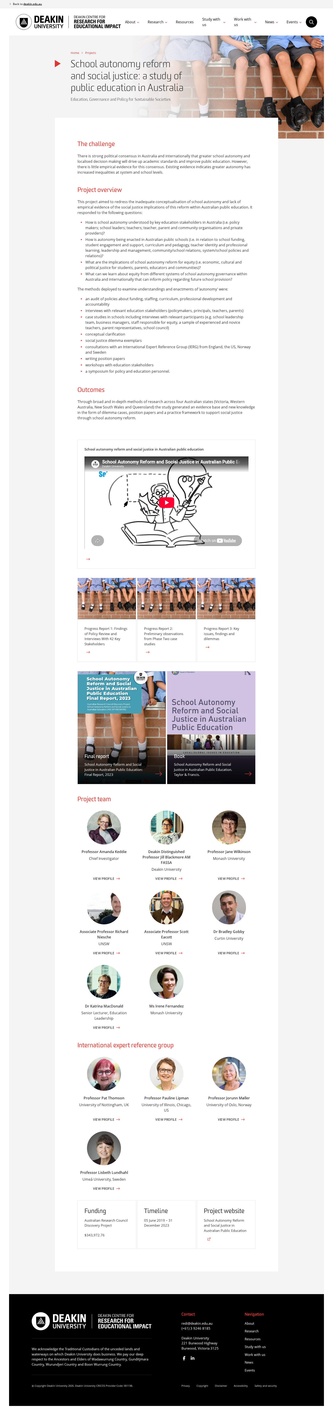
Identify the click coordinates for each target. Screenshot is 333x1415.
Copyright (202, 1385)
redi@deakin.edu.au (196, 1323)
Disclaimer (221, 1385)
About (130, 21)
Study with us (211, 22)
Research (156, 21)
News (269, 21)
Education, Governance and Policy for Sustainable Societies (121, 100)
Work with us (242, 22)
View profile (103, 879)
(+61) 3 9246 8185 (195, 1328)
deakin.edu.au (32, 4)
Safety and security (266, 1385)
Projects (90, 53)
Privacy (185, 1385)
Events (292, 21)
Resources (185, 21)
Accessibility (241, 1385)
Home (75, 53)
